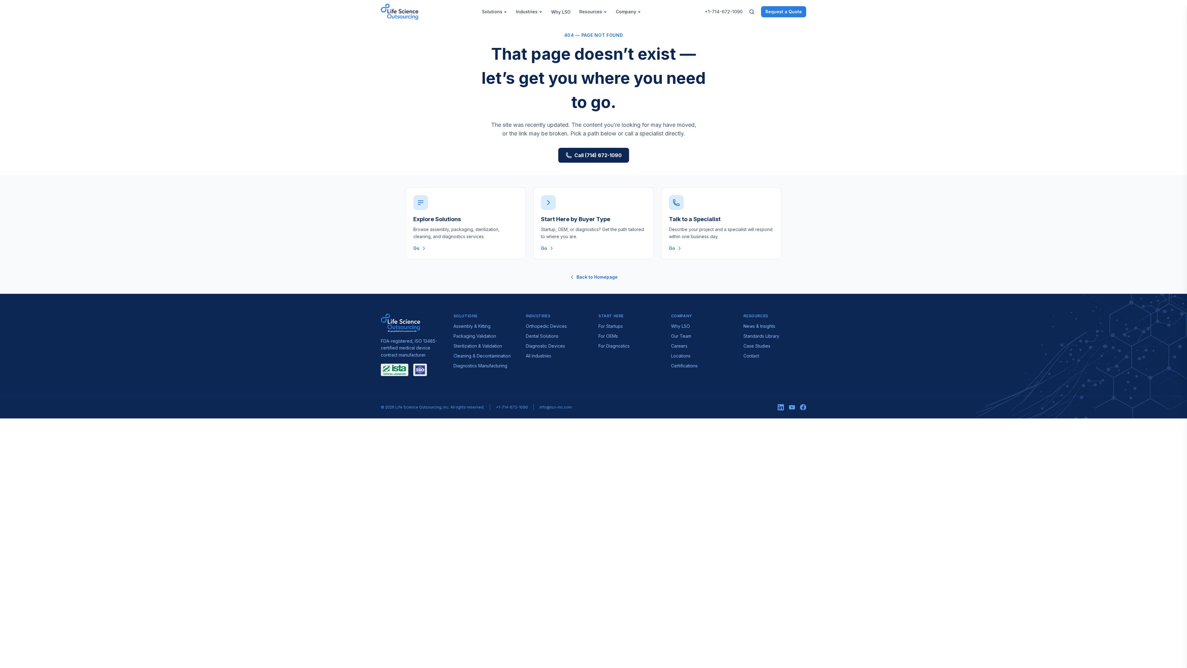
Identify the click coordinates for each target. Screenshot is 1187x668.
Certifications (684, 365)
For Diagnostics (614, 346)
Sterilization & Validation (477, 346)
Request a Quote (783, 11)
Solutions (492, 11)
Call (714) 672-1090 (598, 155)
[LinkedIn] (781, 407)
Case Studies (756, 346)
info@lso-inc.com (555, 407)
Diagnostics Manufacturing (480, 365)
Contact (751, 355)
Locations (681, 355)
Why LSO (561, 12)
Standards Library (761, 336)
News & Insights (759, 326)
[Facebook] (803, 407)
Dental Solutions (542, 336)
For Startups (610, 326)
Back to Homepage (597, 277)
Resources (590, 11)
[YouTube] (792, 407)
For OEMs (608, 336)
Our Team (681, 336)
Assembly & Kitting (472, 326)
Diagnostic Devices (545, 346)
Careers (679, 346)
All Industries (538, 355)
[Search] (751, 11)
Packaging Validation (474, 336)
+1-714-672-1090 (723, 11)
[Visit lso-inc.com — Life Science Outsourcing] (400, 323)
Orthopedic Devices (546, 326)
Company (626, 11)
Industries (527, 11)
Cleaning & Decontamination (482, 355)
